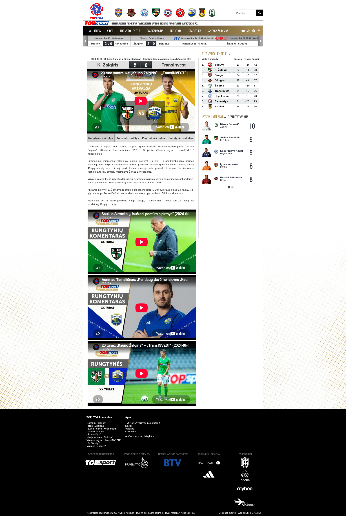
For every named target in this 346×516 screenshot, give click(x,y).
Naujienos (94, 31)
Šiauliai (202, 43)
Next (260, 41)
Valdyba (129, 428)
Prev (85, 41)
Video (110, 31)
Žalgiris (138, 43)
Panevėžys (121, 43)
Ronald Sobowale (231, 177)
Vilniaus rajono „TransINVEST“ (103, 440)
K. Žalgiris (107, 65)
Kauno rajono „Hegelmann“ (101, 428)
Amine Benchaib (230, 137)
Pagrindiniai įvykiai (154, 138)
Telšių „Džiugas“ (95, 425)
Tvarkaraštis (155, 31)
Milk (234, 513)
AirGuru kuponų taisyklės (139, 436)
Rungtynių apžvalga (100, 138)
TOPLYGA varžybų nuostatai (141, 422)
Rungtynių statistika (181, 138)
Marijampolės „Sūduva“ (99, 437)
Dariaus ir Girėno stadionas (127, 59)
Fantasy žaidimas (217, 31)
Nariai (128, 425)
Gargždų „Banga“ (96, 422)
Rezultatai (176, 31)
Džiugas (164, 43)
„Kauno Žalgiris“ (95, 431)
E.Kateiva (256, 513)
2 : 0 (108, 44)
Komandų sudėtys (127, 138)
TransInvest (188, 43)
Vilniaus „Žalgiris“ (96, 445)
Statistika (194, 31)
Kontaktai (130, 431)
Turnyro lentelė (130, 31)
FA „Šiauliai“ (93, 443)
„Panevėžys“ (93, 434)
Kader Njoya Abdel (231, 150)
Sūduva (95, 43)
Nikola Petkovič (229, 124)
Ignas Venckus (229, 164)
